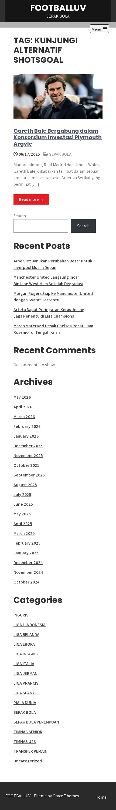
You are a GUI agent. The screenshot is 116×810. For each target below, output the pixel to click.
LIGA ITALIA (23, 663)
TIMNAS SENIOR (27, 732)
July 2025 (22, 494)
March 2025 (24, 533)
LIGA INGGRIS (25, 654)
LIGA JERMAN (25, 673)
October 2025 (26, 465)
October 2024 (26, 582)
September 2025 (29, 475)
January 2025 (26, 553)
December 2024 (28, 562)
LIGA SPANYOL (26, 693)
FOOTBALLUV (58, 8)
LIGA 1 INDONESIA (29, 625)
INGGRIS (21, 615)
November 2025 (28, 455)
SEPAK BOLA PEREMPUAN (36, 722)
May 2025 (22, 514)
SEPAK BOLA (60, 154)
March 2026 (24, 416)
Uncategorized (27, 761)
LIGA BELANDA (26, 634)
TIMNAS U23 (24, 741)
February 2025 (26, 543)
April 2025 (22, 523)
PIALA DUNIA (24, 702)
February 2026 (26, 426)
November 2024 (28, 572)
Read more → (31, 199)
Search (19, 216)
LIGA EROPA (24, 644)
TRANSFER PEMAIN (30, 751)
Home (101, 797)
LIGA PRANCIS (26, 683)
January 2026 (26, 436)
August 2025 (25, 485)
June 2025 (23, 504)
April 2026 (22, 407)
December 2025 (28, 446)
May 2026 (22, 397)
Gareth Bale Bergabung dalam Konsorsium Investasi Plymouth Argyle (57, 137)
